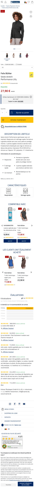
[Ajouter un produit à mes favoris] (31, 12)
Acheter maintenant (18, 119)
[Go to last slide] (2, 225)
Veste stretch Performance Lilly (10, 8)
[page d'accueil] (15, 2)
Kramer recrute (11, 425)
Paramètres (8, 485)
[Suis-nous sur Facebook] (15, 404)
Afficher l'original (8, 328)
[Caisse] (32, 2)
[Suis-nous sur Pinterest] (19, 404)
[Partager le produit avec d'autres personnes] (31, 16)
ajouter (10, 241)
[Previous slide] (2, 57)
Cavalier (3, 6)
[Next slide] (31, 57)
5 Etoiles (3, 308)
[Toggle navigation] (2, 2)
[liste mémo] (29, 2)
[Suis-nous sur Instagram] (10, 404)
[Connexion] (5, 2)
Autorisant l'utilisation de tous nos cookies (25, 484)
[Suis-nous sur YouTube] (24, 404)
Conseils (19, 64)
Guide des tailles (9, 64)
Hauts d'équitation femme (13, 6)
